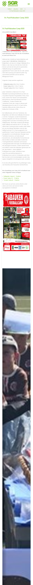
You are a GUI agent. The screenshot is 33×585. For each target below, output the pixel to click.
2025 (21, 9)
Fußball (9, 9)
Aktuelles (15, 9)
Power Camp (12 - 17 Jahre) (11, 178)
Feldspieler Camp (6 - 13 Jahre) (12, 176)
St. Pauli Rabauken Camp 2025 (17, 11)
